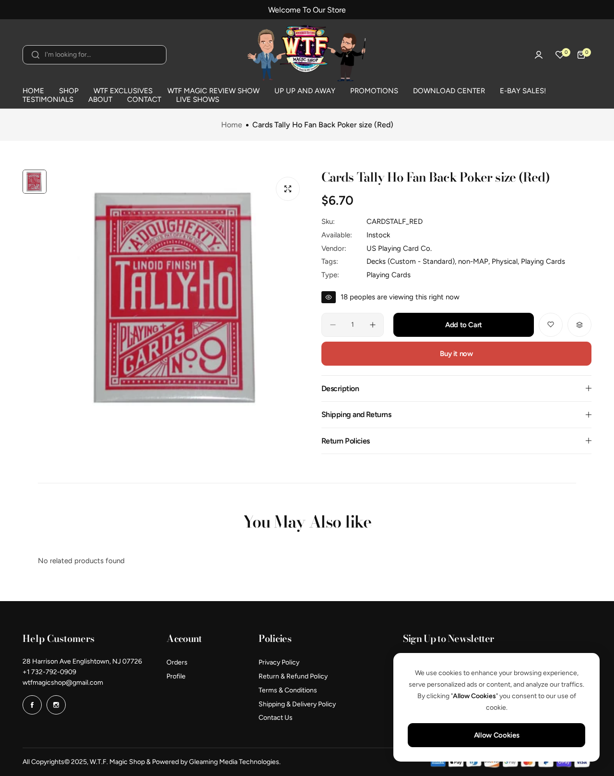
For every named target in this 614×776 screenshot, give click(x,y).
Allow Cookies (496, 735)
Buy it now (456, 353)
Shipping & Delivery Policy (297, 704)
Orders (177, 662)
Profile (176, 676)
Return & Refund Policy (293, 676)
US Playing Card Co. (399, 248)
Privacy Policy (279, 662)
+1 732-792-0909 (49, 672)
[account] (538, 54)
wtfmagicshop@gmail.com (63, 682)
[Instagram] (56, 704)
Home (231, 125)
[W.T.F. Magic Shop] (307, 54)
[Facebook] (32, 704)
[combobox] (94, 54)
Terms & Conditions (288, 690)
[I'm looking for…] (35, 54)
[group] (179, 298)
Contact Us (276, 718)
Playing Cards (388, 275)
